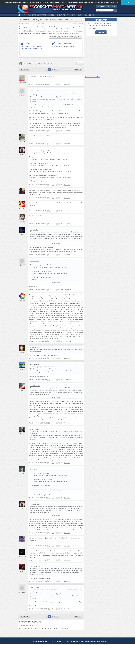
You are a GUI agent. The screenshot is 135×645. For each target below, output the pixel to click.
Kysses (22, 352)
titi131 (22, 265)
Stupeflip (22, 222)
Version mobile (42, 641)
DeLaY (22, 544)
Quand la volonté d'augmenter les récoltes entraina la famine (45, 19)
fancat (28, 23)
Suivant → (78, 69)
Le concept (58, 641)
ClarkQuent (22, 557)
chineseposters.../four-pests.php (32, 48)
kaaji (31, 230)
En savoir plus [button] (115, 2)
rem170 (22, 300)
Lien (53, 84)
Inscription (101, 6)
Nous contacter (102, 641)
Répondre (67, 84)
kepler (22, 434)
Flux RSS (66, 641)
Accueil (35, 641)
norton (22, 154)
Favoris (70, 15)
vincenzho (22, 592)
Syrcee (32, 91)
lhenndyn (22, 209)
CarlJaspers (22, 82)
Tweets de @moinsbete (92, 77)
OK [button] (128, 2)
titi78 (22, 474)
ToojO (22, 390)
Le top (24, 15)
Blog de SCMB (90, 15)
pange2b (22, 369)
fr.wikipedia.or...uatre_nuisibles (32, 46)
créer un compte (63, 628)
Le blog (51, 641)
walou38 (22, 141)
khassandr (22, 95)
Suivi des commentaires (56, 15)
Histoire (43, 23)
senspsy (22, 234)
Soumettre (41, 15)
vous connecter (48, 628)
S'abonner (79, 63)
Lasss (22, 196)
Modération (79, 15)
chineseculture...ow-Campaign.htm (33, 51)
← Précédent (25, 69)
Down (59, 84)
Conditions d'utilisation (77, 641)
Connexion (111, 6)
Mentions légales (90, 641)
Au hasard (32, 15)
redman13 (22, 571)
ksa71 (32, 364)
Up (57, 84)
